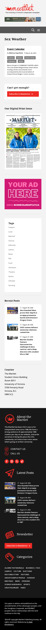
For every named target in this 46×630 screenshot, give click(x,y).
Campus (11, 227)
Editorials (12, 245)
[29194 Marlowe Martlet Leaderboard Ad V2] (23, 21)
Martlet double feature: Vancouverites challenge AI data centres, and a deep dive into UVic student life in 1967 (29, 346)
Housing (11, 285)
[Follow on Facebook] (7, 461)
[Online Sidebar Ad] (23, 208)
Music (21, 61)
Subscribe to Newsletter (19, 94)
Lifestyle (11, 281)
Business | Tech (33, 568)
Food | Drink (30, 58)
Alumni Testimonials (14, 568)
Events (19, 58)
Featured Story (12, 574)
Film (9, 258)
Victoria (11, 241)
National (11, 236)
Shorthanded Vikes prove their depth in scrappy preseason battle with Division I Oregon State (29, 315)
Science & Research (13, 584)
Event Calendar (16, 49)
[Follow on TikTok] (22, 461)
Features (25, 574)
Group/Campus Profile (15, 578)
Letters (11, 249)
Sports (11, 276)
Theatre (11, 272)
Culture (10, 58)
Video (23, 588)
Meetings (9, 581)
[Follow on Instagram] (12, 461)
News (10, 254)
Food (10, 263)
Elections (27, 571)
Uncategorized (12, 588)
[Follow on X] (17, 461)
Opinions (26, 581)
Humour (31, 578)
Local (10, 232)
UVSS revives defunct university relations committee (29, 329)
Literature (11, 61)
